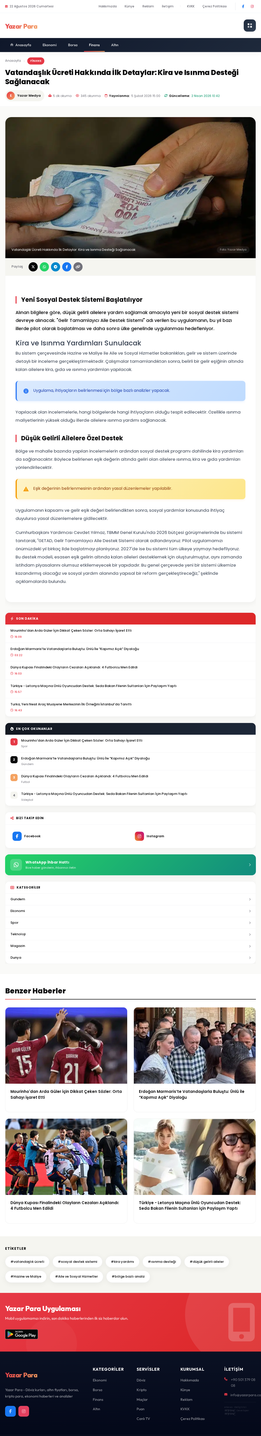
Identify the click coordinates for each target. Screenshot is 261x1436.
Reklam (148, 6)
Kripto (142, 1390)
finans (35, 61)
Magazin (17, 945)
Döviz (141, 1380)
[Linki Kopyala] (78, 266)
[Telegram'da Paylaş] (55, 266)
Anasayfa (23, 45)
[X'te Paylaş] (33, 266)
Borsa (73, 45)
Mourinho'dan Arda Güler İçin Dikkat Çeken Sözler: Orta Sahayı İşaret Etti (71, 630)
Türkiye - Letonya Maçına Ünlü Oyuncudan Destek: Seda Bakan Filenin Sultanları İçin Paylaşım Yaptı (93, 685)
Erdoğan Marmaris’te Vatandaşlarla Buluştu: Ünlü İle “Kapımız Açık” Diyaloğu (74, 648)
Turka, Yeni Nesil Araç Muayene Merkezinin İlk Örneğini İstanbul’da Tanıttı (71, 704)
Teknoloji (17, 934)
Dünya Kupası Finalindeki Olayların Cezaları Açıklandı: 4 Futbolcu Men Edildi (73, 667)
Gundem (17, 899)
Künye (130, 6)
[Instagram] (252, 6)
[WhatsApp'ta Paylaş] (44, 266)
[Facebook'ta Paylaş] (66, 266)
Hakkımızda (108, 6)
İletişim (168, 6)
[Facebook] (243, 6)
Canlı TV (143, 1418)
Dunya (15, 957)
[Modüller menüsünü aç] (250, 25)
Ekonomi (50, 45)
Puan (141, 1409)
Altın (115, 45)
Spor (14, 922)
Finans (94, 45)
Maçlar (142, 1399)
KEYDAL (229, 1410)
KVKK (190, 6)
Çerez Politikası (214, 6)
